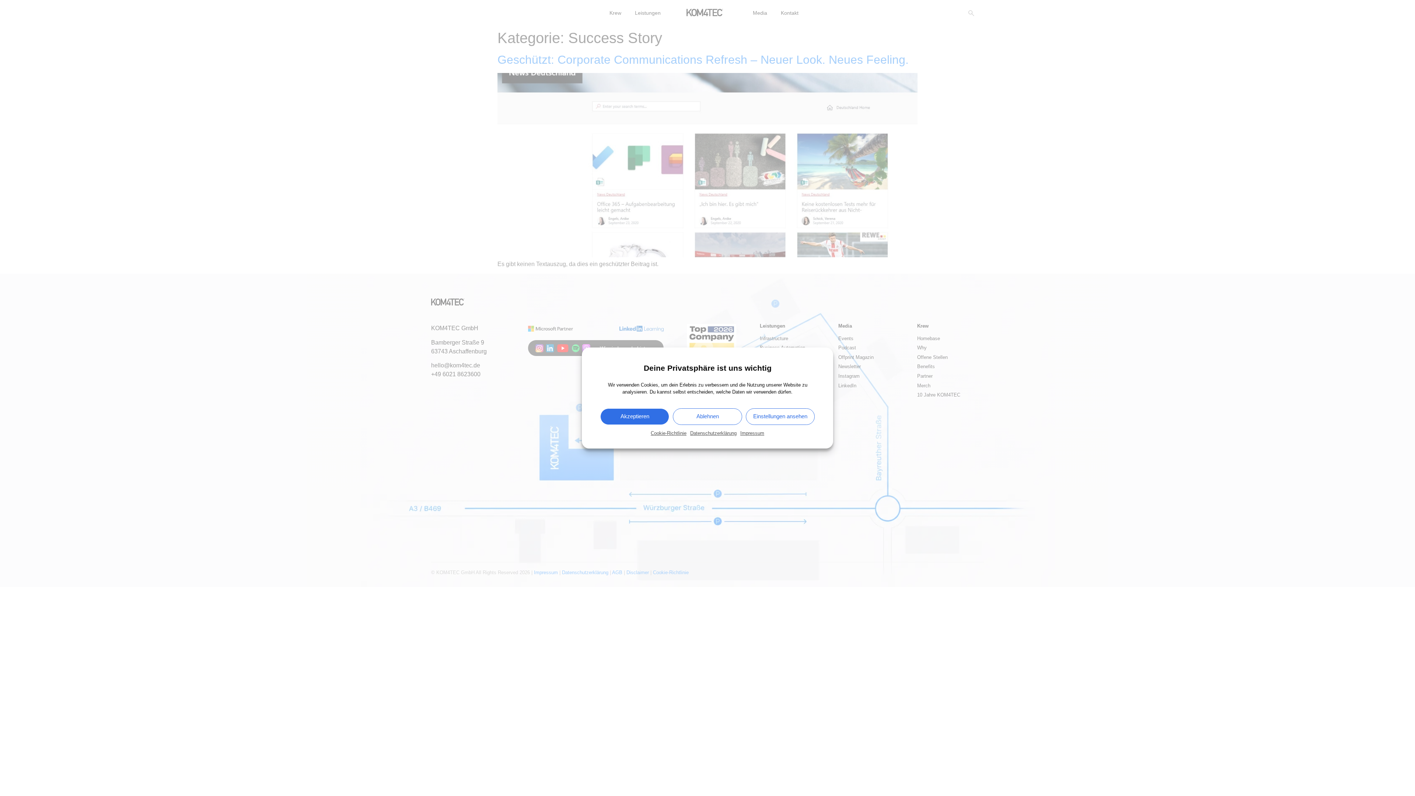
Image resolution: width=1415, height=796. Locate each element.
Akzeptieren (635, 416)
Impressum (752, 433)
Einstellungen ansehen (780, 416)
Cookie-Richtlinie (668, 433)
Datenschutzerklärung (713, 433)
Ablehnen (707, 416)
